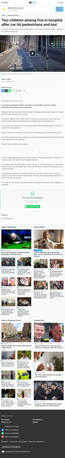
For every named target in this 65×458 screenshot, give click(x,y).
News (3, 15)
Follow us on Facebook (11, 430)
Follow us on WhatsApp (12, 433)
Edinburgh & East (13, 15)
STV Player (5, 420)
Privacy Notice (23, 441)
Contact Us (31, 441)
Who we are (4, 441)
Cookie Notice (40, 441)
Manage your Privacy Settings (11, 447)
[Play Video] (32, 53)
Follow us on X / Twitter (12, 426)
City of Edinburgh (7, 218)
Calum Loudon (6, 79)
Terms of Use (13, 441)
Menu (6, 2)
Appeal (35, 422)
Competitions (37, 420)
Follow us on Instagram (12, 436)
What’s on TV (6, 422)
